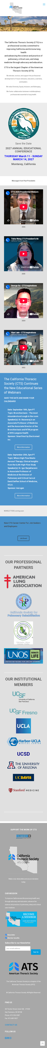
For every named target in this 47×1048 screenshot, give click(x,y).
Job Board (23, 538)
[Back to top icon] (42, 1043)
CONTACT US (11, 1025)
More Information (23, 447)
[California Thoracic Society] (15, 8)
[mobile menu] (44, 4)
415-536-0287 (15, 1015)
